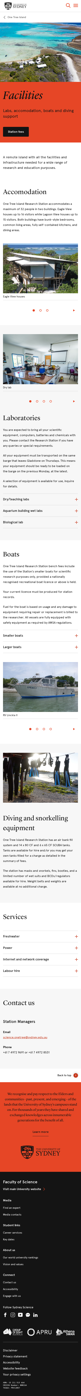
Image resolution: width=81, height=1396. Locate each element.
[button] (68, 6)
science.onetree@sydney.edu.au (25, 1037)
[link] (14, 17)
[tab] (34, 310)
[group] (40, 274)
